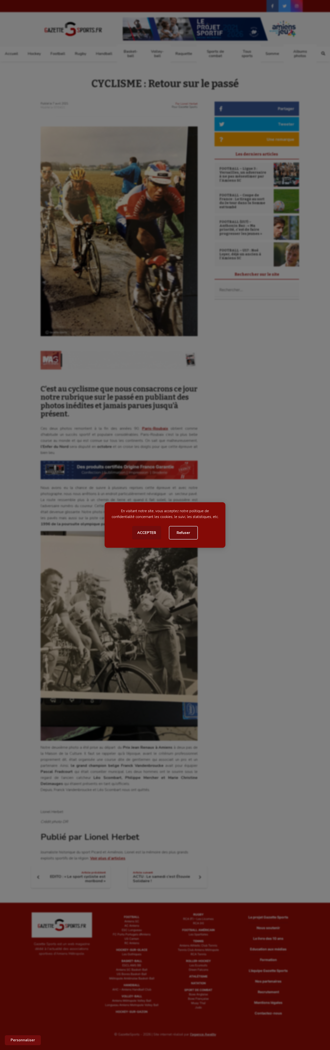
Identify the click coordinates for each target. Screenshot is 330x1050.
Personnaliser (23, 1040)
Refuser (183, 532)
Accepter (146, 532)
